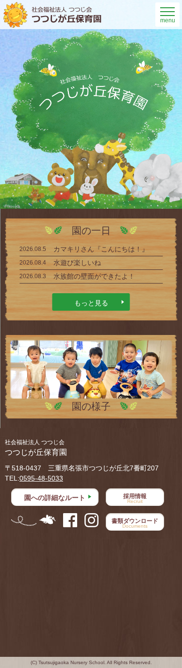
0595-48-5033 (41, 478)
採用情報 (135, 498)
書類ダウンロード (135, 523)
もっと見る (91, 303)
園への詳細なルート (54, 497)
